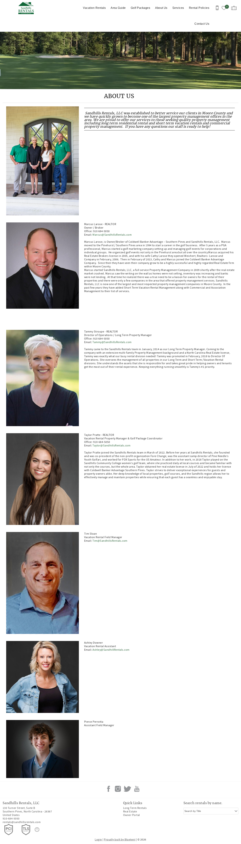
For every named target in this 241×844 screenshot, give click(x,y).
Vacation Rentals (94, 7)
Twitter (127, 788)
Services (178, 7)
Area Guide (118, 7)
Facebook (108, 788)
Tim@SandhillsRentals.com (109, 541)
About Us (161, 7)
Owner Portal (131, 815)
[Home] (27, 8)
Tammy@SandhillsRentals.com (111, 342)
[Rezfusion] (37, 829)
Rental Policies (199, 7)
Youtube (136, 788)
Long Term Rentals (135, 808)
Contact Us (201, 23)
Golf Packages (140, 7)
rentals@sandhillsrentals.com (22, 822)
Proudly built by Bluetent (119, 839)
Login (98, 839)
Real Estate (130, 811)
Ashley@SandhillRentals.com (110, 650)
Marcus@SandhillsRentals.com (112, 235)
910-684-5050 (11, 818)
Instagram (117, 788)
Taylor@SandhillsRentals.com (111, 445)
